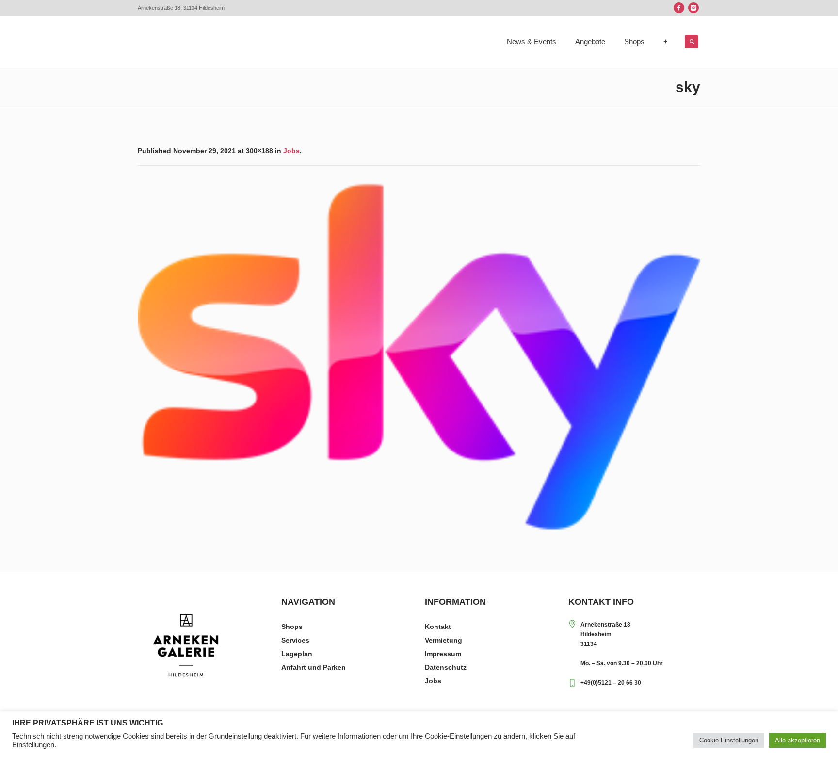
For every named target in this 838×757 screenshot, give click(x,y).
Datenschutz (446, 667)
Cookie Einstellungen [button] (728, 740)
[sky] (419, 356)
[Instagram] (693, 7)
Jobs (291, 151)
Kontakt (438, 626)
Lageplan (296, 654)
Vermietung (443, 640)
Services (295, 640)
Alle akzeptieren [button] (797, 740)
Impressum (443, 654)
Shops (292, 626)
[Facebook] (679, 7)
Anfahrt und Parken (313, 667)
